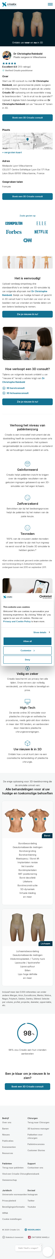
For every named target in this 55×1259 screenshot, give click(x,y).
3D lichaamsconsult (17, 393)
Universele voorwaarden (14, 1194)
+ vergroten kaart (12, 152)
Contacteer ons (35, 1167)
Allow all (27, 641)
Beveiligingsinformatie (13, 1207)
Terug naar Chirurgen (38, 1122)
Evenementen (9, 1147)
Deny (27, 659)
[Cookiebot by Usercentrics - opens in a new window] (39, 597)
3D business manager (38, 1128)
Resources (7, 1153)
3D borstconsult (15, 388)
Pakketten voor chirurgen (35, 1136)
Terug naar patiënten (13, 1167)
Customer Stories (36, 1150)
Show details (39, 632)
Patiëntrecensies (36, 1144)
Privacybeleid (9, 1200)
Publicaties (7, 1141)
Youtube (32, 1207)
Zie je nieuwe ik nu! (27, 314)
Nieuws (6, 1134)
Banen (5, 1128)
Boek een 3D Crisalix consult (27, 117)
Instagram (33, 1194)
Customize (26, 650)
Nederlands (34, 1230)
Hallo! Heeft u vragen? (28, 1248)
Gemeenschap (9, 1180)
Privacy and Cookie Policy (17, 621)
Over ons (6, 1122)
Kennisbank (33, 1174)
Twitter (31, 1200)
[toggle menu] (50, 4)
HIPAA (5, 1213)
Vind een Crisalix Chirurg (15, 1174)
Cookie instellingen (12, 1219)
